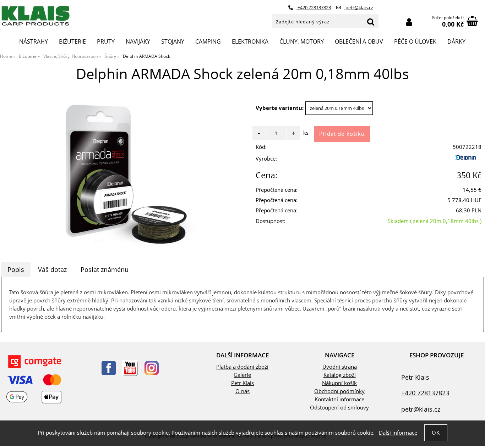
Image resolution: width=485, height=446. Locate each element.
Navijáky (138, 41)
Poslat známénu (105, 269)
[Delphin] (467, 160)
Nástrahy (33, 41)
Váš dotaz (52, 269)
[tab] (16, 269)
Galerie (242, 375)
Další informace (398, 432)
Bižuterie (72, 41)
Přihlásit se (409, 22)
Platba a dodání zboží (242, 366)
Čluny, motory (301, 41)
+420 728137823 (313, 7)
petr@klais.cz (358, 7)
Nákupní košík (339, 383)
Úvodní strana (339, 366)
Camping (208, 41)
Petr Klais (242, 383)
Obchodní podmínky (339, 391)
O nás (242, 391)
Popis (15, 269)
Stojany (172, 41)
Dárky (456, 41)
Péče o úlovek (415, 41)
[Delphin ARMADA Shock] (121, 172)
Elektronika (250, 41)
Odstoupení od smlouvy (339, 407)
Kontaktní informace (339, 399)
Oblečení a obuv (359, 41)
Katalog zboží (339, 375)
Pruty (106, 41)
